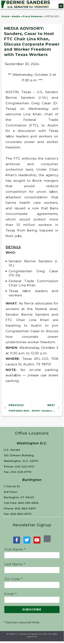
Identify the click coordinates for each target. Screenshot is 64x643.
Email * (10, 594)
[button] (61, 6)
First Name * (15, 549)
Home (5, 16)
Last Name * (14, 564)
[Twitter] (26, 540)
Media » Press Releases (27, 16)
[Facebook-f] (16, 540)
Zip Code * (13, 579)
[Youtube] (36, 540)
